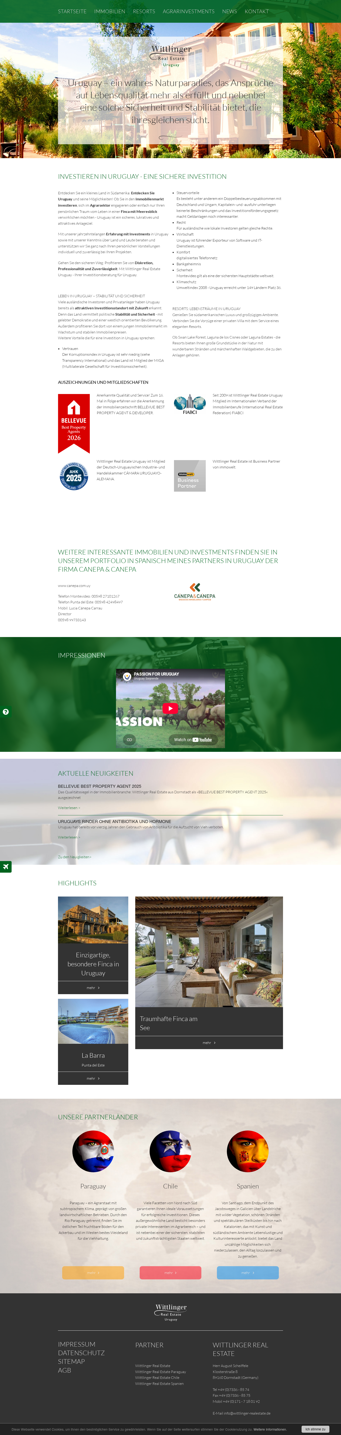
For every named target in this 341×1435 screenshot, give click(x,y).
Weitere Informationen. (270, 1429)
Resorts (144, 11)
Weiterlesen (68, 807)
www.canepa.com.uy (74, 585)
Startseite (72, 11)
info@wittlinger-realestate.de (247, 1413)
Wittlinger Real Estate (152, 1365)
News (229, 11)
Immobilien (109, 11)
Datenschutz (81, 1353)
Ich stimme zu (315, 1429)
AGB (64, 1370)
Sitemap (71, 1361)
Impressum (76, 1344)
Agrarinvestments (189, 11)
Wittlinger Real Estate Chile (157, 1377)
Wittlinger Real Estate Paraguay (160, 1371)
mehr (91, 987)
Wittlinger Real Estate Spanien (159, 1383)
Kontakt (257, 11)
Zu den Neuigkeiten (73, 857)
